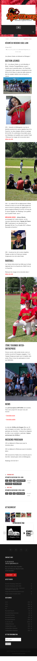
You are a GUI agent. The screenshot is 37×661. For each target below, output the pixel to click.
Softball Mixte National (11, 628)
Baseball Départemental (11, 613)
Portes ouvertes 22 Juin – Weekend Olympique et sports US (14, 589)
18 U (14, 49)
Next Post (9, 487)
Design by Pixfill (21, 653)
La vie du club (9, 483)
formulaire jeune (10, 415)
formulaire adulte (10, 419)
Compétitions (14, 39)
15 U (11, 49)
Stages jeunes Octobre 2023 (12, 593)
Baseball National (10, 617)
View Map (9, 575)
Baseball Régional (23, 49)
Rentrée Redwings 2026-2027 (13, 583)
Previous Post (10, 474)
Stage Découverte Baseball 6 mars (14, 591)
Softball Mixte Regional (11, 630)
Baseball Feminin (10, 615)
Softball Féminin (17, 483)
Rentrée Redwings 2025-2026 (13, 586)
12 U (21, 39)
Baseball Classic (9, 611)
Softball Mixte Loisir (10, 626)
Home (7, 39)
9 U (17, 49)
